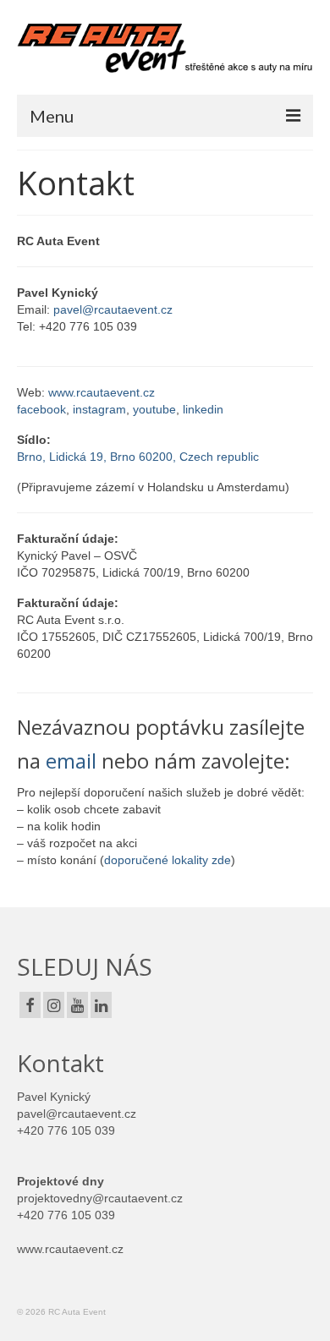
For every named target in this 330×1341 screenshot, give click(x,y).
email (71, 760)
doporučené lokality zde (167, 860)
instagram (99, 409)
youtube (154, 409)
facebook (41, 409)
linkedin (203, 409)
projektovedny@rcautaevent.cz (100, 1198)
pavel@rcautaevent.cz (113, 309)
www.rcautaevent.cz (101, 392)
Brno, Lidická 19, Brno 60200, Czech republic (138, 456)
